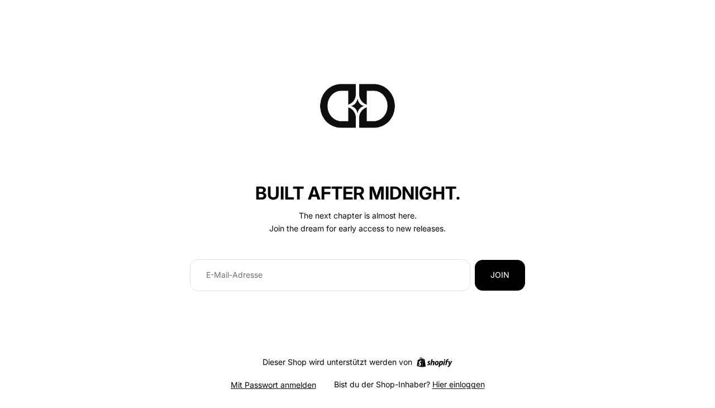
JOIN (499, 274)
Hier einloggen (458, 384)
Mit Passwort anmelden (273, 385)
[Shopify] (434, 362)
